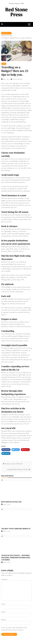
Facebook (6, 450)
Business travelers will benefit (14, 464)
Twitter (16, 450)
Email (3, 612)
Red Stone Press (16, 12)
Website (3, 620)
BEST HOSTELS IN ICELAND (11, 502)
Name (3, 604)
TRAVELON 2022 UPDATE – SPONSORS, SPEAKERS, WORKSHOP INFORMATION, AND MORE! (15, 557)
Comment (4, 579)
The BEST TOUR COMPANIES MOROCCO (15, 528)
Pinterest (26, 450)
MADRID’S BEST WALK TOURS (17, 469)
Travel (3, 63)
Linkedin (6, 453)
